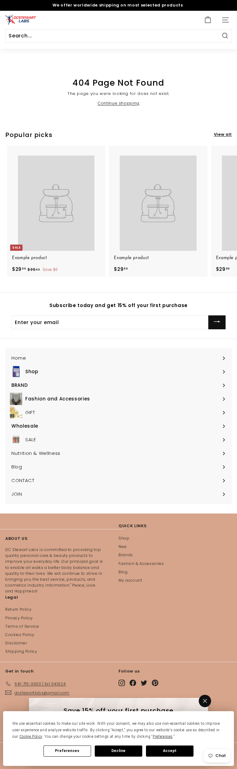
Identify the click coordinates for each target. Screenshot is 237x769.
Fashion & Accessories (141, 563)
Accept (170, 751)
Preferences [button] (163, 736)
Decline (118, 751)
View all (223, 134)
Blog (123, 572)
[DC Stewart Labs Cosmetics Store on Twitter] (144, 682)
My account (130, 580)
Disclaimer (16, 643)
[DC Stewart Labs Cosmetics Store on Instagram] (121, 682)
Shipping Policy (21, 651)
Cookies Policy (20, 634)
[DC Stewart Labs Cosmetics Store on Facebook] (133, 682)
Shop (124, 538)
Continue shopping (118, 103)
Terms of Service (22, 626)
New (122, 546)
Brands (125, 555)
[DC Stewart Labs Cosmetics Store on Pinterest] (155, 682)
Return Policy (18, 609)
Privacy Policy (19, 618)
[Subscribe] (217, 322)
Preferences (67, 751)
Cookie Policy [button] (30, 736)
